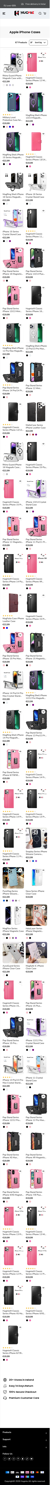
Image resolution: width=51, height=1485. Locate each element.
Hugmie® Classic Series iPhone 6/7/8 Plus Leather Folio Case (12, 1352)
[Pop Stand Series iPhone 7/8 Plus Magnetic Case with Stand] (36, 1179)
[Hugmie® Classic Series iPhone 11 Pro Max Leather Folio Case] (13, 838)
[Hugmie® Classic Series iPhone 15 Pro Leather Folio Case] (13, 488)
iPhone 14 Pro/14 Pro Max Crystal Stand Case (13, 694)
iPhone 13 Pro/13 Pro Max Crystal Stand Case (13, 1081)
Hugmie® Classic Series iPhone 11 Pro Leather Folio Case (36, 1272)
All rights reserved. (36, 1481)
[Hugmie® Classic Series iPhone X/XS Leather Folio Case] (36, 1295)
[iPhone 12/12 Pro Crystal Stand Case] (36, 1027)
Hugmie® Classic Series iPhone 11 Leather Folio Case (35, 235)
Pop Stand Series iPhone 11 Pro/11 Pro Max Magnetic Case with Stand (36, 541)
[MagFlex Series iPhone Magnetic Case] (13, 915)
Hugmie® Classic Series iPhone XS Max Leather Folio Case (13, 1312)
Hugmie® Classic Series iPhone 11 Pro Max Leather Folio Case (13, 855)
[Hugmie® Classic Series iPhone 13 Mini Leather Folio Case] (36, 1216)
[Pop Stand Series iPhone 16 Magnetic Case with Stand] (13, 258)
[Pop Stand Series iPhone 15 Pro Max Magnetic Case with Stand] (13, 642)
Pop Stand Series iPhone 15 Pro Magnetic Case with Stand (12, 1042)
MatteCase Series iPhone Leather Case (36, 426)
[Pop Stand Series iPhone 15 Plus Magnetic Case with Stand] (36, 989)
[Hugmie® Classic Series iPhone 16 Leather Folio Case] (36, 295)
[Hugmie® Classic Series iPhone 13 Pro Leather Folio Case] (13, 1216)
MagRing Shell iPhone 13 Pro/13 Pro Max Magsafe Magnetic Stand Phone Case (36, 347)
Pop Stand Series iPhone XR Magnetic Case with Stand (35, 1156)
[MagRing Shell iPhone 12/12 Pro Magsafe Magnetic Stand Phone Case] (36, 680)
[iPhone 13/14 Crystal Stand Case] (36, 488)
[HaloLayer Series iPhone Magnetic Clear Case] (36, 915)
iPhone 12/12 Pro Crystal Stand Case (35, 1042)
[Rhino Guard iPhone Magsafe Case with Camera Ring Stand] (13, 62)
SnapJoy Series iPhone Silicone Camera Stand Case (36, 853)
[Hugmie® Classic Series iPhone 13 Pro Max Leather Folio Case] (36, 798)
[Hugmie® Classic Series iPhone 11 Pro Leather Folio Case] (36, 1255)
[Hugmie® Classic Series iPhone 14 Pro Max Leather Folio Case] (36, 759)
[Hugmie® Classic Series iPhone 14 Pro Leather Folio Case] (13, 798)
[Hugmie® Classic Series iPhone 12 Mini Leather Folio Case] (36, 62)
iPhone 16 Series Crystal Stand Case (35, 195)
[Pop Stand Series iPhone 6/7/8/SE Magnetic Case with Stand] (13, 759)
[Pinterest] (18, 1459)
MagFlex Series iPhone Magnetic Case (13, 930)
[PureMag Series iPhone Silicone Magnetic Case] (13, 878)
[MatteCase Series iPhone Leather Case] (36, 412)
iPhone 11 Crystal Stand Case (34, 1079)
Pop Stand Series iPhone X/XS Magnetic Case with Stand (13, 1193)
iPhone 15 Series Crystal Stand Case (12, 233)
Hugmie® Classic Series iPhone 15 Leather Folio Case (12, 1004)
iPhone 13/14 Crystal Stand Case (36, 503)
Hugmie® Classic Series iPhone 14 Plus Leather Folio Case (13, 580)
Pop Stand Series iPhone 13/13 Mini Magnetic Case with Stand (12, 310)
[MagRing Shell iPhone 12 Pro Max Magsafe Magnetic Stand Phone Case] (13, 332)
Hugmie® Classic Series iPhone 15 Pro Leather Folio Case (13, 503)
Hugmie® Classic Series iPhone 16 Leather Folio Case (35, 310)
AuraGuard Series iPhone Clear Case (11, 967)
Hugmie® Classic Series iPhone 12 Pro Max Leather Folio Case (13, 1272)
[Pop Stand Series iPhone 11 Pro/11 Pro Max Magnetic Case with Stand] (36, 526)
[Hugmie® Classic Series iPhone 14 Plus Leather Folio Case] (13, 563)
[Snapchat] (22, 1459)
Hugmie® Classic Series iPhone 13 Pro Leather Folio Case (13, 1233)
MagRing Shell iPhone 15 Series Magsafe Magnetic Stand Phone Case (13, 156)
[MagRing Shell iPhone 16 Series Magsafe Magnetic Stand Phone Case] (13, 181)
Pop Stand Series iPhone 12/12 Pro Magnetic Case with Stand (12, 1118)
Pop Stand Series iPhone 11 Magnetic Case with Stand (12, 541)
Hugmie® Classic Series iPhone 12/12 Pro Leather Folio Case (12, 428)
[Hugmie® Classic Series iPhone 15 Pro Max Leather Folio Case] (36, 603)
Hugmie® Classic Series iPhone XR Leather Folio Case (35, 580)
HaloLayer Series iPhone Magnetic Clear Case (34, 930)
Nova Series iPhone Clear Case (35, 892)
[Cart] (44, 13)
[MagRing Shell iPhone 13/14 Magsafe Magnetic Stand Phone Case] (36, 102)
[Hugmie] (24, 13)
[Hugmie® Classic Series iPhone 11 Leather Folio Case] (36, 218)
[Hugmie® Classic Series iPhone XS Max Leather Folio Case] (13, 1295)
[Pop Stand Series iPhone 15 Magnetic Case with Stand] (36, 642)
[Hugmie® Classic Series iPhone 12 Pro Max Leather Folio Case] (13, 1255)
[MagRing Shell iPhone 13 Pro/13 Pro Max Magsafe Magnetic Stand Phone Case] (36, 332)
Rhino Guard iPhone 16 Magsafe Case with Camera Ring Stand (12, 466)
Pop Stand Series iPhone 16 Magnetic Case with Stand (12, 272)
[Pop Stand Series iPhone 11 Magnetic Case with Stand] (13, 526)
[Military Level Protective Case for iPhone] (13, 102)
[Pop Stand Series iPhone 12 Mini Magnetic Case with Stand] (36, 372)
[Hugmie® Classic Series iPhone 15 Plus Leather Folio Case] (36, 451)
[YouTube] (31, 1459)
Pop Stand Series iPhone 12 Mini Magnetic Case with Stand (35, 387)
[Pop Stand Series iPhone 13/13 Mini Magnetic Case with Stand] (13, 295)
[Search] (40, 13)
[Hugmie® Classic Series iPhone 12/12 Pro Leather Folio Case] (13, 412)
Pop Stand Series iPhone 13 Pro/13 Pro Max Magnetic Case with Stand (36, 734)
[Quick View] (20, 55)
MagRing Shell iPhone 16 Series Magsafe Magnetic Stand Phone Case (13, 195)
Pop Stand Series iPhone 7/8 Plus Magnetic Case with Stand (35, 1193)
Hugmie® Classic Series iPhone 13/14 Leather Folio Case (35, 158)
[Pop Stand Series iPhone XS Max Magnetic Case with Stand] (13, 1141)
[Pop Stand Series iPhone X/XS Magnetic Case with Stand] (13, 1179)
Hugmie (24, 1481)
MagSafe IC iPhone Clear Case (35, 967)
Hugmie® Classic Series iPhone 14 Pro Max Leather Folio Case (36, 776)
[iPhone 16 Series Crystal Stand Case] (36, 181)
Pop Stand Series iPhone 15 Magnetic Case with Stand (35, 657)
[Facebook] (5, 1459)
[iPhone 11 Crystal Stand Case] (36, 1064)
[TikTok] (27, 1459)
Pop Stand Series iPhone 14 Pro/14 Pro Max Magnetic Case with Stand (13, 389)
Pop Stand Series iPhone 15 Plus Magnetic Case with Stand (35, 1004)
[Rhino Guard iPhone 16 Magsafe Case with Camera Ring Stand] (13, 451)
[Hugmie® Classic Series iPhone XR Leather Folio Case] (36, 563)
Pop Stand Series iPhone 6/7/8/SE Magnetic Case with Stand (12, 773)
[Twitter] (9, 1459)
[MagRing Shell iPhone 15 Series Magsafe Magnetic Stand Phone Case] (13, 141)
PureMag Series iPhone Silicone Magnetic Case (10, 892)
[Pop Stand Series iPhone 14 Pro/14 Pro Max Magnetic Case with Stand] (13, 372)
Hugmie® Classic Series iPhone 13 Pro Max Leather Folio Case (36, 815)
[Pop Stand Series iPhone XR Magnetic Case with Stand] (36, 1141)
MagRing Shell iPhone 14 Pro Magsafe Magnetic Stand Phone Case (13, 736)
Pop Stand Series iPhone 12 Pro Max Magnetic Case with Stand (35, 1118)
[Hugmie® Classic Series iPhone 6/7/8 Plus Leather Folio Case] (13, 1335)
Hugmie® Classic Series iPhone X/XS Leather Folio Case (35, 1312)
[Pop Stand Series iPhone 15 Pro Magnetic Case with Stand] (13, 1027)
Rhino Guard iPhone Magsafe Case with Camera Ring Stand (12, 77)
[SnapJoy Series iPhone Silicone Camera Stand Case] (36, 838)
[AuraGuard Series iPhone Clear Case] (13, 952)
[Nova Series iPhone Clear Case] (36, 878)
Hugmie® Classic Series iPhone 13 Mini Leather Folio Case (36, 1233)
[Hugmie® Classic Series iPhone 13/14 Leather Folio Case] (36, 141)
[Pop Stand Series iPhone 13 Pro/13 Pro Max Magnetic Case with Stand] (36, 719)
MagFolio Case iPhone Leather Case (13, 620)
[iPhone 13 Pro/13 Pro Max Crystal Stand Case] (13, 1064)
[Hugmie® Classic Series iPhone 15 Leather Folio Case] (13, 989)
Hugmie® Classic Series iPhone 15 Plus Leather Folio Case (36, 466)
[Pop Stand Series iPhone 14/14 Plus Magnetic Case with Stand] (36, 258)
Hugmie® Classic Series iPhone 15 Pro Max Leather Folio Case (36, 617)
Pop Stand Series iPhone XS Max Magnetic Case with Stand (12, 1156)
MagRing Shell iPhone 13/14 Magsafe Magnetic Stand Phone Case (36, 116)
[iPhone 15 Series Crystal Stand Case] (13, 218)
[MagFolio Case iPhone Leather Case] (13, 603)
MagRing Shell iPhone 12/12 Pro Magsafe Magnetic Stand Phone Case (36, 697)
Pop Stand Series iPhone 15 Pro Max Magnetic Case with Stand (12, 657)
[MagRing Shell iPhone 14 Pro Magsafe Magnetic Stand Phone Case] (13, 719)
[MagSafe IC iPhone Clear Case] (36, 952)
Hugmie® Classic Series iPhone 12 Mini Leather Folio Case (36, 79)
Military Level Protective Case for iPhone (12, 119)
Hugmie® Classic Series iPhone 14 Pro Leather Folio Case (13, 815)
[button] (4, 13)
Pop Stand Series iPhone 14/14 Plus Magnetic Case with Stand (35, 272)
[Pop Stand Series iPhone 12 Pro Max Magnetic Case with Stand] (36, 1104)
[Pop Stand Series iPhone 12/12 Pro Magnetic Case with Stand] (13, 1104)
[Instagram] (14, 1459)
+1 (19, 900)
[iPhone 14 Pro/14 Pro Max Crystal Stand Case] (13, 680)
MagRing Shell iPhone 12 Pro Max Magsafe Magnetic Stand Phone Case (13, 349)
